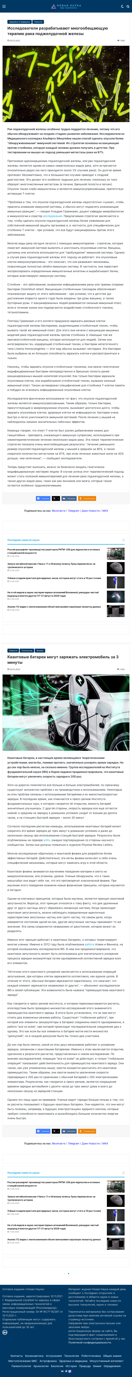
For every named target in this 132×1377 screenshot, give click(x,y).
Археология (41, 1366)
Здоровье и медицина (19, 22)
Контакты (17, 1355)
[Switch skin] (122, 7)
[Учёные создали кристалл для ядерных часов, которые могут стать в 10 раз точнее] (116, 582)
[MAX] (70, 1371)
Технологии (71, 1355)
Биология (57, 1366)
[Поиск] (128, 7)
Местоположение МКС (22, 1361)
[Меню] (4, 7)
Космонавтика (34, 1355)
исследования (52, 216)
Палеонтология (21, 1366)
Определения (112, 1366)
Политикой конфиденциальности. (90, 1342)
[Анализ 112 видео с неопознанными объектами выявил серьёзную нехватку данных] (116, 611)
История (71, 1366)
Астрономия (54, 1355)
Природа (85, 1366)
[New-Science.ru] (66, 6)
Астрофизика (48, 1361)
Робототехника (91, 1355)
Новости (38, 22)
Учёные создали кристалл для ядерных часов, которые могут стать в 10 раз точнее (54, 578)
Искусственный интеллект (107, 1361)
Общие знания (112, 1355)
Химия (97, 1366)
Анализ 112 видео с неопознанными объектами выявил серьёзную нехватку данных (54, 606)
